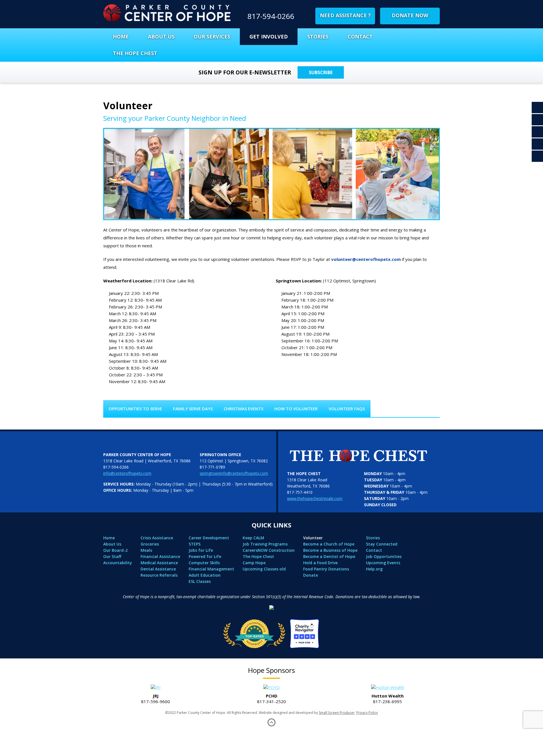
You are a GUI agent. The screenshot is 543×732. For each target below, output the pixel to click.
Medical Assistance (159, 562)
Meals (146, 550)
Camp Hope (254, 562)
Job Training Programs (265, 544)
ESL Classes (200, 581)
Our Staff (112, 556)
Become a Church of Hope (328, 544)
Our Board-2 (115, 550)
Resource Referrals (159, 575)
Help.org (374, 569)
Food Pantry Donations (326, 569)
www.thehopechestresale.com (314, 498)
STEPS (195, 544)
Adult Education (205, 575)
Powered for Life (205, 556)
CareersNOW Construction (269, 550)
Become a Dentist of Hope (329, 556)
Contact (360, 36)
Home (121, 36)
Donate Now (410, 15)
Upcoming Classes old (264, 569)
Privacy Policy (367, 712)
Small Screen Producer (337, 712)
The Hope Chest (135, 53)
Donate (310, 575)
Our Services (212, 36)
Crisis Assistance (157, 537)
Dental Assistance (158, 569)
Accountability (117, 562)
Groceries (150, 544)
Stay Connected (381, 544)
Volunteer (313, 537)
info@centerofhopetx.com (127, 473)
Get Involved (268, 36)
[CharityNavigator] (271, 632)
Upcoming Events (383, 562)
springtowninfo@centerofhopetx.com (234, 473)
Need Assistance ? (345, 15)
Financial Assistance (160, 556)
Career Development (209, 537)
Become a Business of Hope (330, 550)
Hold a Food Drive (320, 562)
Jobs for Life (201, 550)
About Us (161, 36)
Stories (317, 36)
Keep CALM (253, 537)
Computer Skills (204, 562)
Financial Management (211, 569)
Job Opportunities (384, 556)
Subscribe (321, 72)
